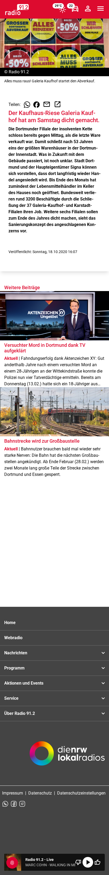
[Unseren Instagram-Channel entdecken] (22, 804)
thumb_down (78, 862)
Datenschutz (40, 793)
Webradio (13, 637)
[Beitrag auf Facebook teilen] (36, 104)
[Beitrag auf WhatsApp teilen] (27, 104)
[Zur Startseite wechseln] (17, 9)
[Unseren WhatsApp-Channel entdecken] (5, 804)
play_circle (87, 862)
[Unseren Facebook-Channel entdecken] (14, 804)
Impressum (12, 793)
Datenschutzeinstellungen (81, 793)
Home (10, 622)
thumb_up (97, 862)
